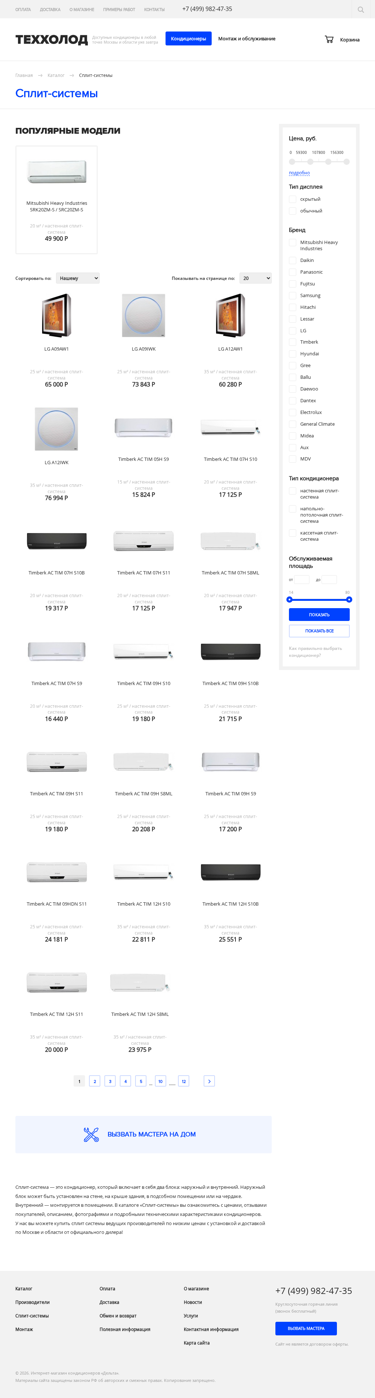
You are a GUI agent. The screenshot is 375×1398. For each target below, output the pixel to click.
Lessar (307, 319)
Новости (193, 1302)
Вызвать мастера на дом (152, 1134)
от (291, 579)
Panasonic (311, 272)
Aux (304, 447)
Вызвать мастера (306, 1328)
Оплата (23, 9)
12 (184, 1081)
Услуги (191, 1316)
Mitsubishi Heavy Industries (319, 245)
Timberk (309, 342)
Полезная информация (125, 1329)
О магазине (82, 9)
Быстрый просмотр (59, 194)
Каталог (23, 1288)
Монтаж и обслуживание (246, 38)
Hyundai (309, 354)
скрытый (310, 199)
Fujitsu (307, 284)
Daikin (307, 260)
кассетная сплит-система (319, 536)
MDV (305, 459)
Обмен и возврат (118, 1316)
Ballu (305, 377)
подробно (299, 172)
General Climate (317, 424)
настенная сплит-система (319, 494)
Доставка (50, 9)
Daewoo (309, 389)
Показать (319, 614)
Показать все (319, 631)
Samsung (310, 295)
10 (161, 1081)
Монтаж (24, 1329)
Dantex (308, 400)
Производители (32, 1302)
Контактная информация (211, 1329)
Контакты (154, 9)
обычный (311, 211)
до (318, 579)
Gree (305, 365)
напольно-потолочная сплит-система (321, 515)
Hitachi (308, 307)
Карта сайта (197, 1343)
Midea (307, 436)
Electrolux (311, 412)
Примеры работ (119, 9)
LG (303, 331)
